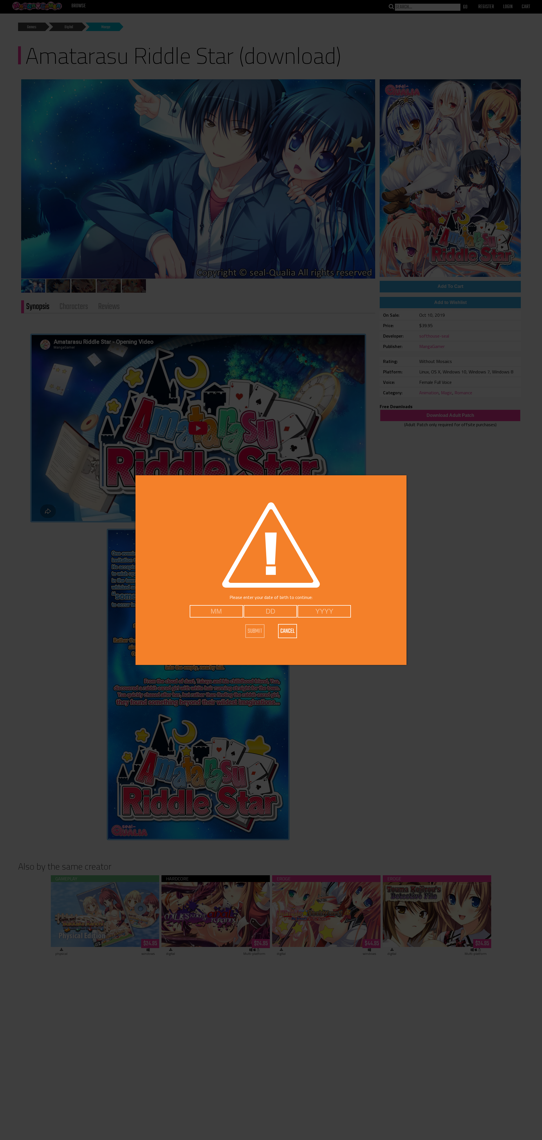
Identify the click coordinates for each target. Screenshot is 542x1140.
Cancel (287, 631)
